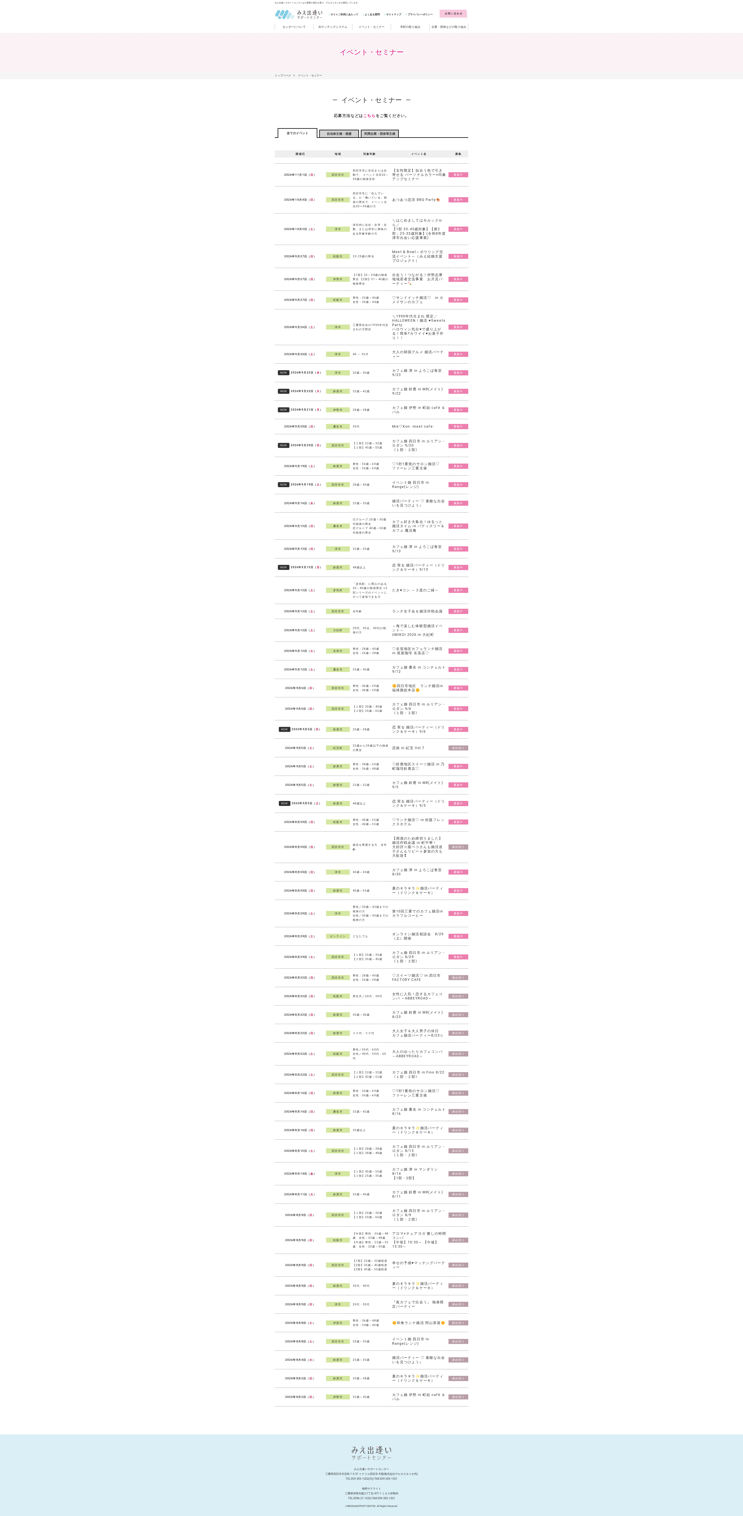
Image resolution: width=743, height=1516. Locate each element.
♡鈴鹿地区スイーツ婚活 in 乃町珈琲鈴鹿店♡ (418, 766)
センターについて (294, 27)
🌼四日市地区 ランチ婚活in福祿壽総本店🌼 (417, 688)
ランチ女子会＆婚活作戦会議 (417, 611)
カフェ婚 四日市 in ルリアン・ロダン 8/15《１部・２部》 (419, 1150)
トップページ (283, 75)
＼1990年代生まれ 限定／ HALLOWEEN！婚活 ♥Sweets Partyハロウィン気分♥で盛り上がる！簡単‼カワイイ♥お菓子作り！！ (419, 327)
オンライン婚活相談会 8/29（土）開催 (418, 936)
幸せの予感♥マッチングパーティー (418, 1265)
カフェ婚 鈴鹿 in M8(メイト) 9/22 (417, 391)
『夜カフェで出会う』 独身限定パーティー (418, 1304)
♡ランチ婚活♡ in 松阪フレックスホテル (418, 822)
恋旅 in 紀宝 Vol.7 (408, 748)
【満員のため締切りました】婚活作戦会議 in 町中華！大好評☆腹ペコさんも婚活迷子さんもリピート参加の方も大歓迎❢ (417, 847)
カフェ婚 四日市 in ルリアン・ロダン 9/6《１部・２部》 (419, 708)
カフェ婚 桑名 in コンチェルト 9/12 (419, 669)
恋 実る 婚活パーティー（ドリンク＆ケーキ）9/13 (418, 567)
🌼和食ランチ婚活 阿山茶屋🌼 (418, 1323)
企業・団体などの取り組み (448, 27)
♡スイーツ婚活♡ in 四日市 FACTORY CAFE (416, 977)
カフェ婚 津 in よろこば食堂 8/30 (417, 872)
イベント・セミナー (372, 27)
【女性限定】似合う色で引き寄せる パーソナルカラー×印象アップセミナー (419, 174)
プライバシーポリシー (420, 14)
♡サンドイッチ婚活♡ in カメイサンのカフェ (418, 300)
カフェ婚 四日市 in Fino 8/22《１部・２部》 (418, 1074)
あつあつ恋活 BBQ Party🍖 (416, 200)
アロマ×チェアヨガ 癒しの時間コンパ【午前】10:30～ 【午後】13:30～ (419, 1239)
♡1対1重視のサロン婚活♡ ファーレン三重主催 (416, 466)
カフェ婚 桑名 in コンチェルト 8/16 (419, 1111)
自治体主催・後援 (339, 134)
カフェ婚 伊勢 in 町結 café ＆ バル (418, 410)
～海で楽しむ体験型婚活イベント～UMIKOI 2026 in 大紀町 (417, 630)
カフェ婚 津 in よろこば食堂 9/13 (417, 549)
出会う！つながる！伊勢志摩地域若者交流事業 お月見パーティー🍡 (417, 279)
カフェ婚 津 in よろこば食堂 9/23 (417, 372)
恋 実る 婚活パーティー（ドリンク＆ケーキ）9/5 (418, 803)
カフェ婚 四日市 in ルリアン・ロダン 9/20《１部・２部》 (419, 445)
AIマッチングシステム (332, 27)
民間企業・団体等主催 (379, 134)
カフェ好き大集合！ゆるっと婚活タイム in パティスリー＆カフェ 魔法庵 (418, 526)
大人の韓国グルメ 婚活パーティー (418, 354)
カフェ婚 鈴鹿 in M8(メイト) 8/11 (417, 1194)
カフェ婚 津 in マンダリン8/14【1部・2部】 (415, 1173)
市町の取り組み (410, 27)
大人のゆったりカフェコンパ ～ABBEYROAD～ (417, 1054)
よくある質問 (372, 14)
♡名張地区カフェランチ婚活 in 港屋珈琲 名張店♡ (417, 651)
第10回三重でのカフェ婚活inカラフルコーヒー (417, 913)
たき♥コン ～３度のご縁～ (415, 590)
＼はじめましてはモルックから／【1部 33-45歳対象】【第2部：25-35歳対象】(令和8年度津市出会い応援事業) (419, 229)
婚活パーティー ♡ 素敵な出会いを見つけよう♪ (418, 503)
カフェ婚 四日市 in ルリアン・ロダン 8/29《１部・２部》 (419, 957)
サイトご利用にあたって (344, 14)
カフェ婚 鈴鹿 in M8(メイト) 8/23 (417, 1014)
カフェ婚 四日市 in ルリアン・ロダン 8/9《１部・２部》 (419, 1215)
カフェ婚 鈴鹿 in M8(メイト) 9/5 (417, 785)
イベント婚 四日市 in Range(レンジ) (410, 484)
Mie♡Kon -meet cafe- (413, 426)
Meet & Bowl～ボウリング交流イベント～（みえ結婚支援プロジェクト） (417, 256)
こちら (369, 115)
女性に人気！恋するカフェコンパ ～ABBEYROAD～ (417, 996)
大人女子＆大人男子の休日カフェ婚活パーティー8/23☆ (418, 1033)
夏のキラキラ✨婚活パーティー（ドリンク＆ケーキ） (417, 890)
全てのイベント (297, 133)
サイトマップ (393, 14)
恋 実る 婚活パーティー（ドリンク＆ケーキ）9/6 (418, 729)
